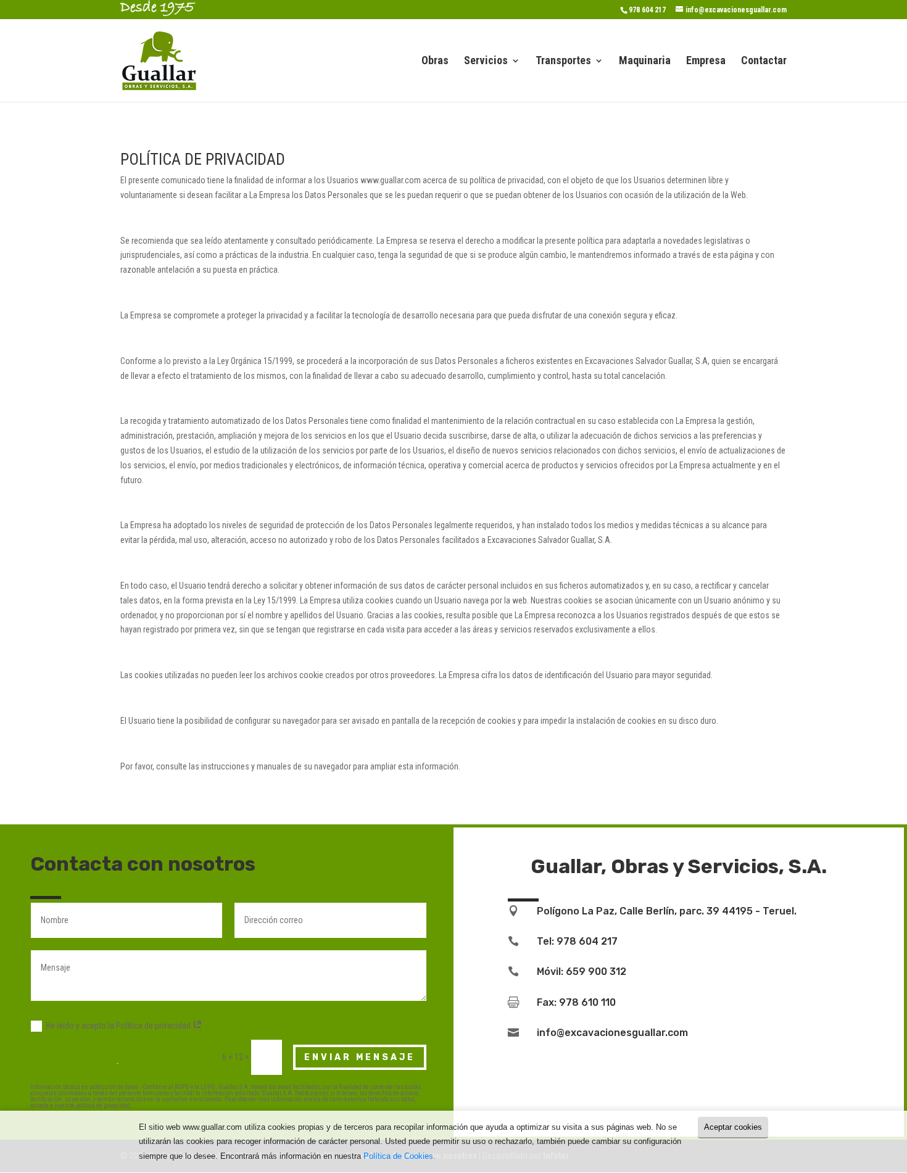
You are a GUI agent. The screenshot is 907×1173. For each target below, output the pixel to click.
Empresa (706, 61)
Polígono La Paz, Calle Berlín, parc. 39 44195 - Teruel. (667, 911)
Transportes (563, 61)
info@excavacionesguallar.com (612, 1032)
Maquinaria (645, 61)
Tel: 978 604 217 (577, 941)
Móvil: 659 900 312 (581, 971)
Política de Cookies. (399, 1156)
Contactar (764, 61)
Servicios (486, 61)
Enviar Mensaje (359, 1057)
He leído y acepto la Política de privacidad (119, 1025)
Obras (435, 61)
